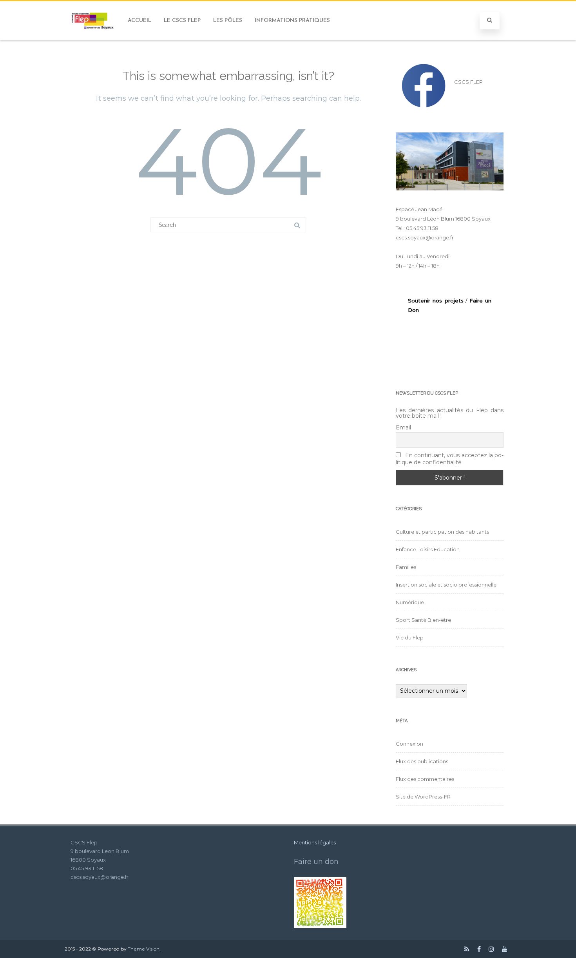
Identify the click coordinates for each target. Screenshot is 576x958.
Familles (406, 567)
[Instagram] (491, 949)
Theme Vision (143, 949)
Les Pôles (227, 21)
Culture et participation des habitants (442, 532)
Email (403, 427)
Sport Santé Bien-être (423, 620)
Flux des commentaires (425, 779)
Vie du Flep (410, 637)
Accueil (139, 21)
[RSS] (466, 949)
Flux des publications (422, 761)
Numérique (410, 602)
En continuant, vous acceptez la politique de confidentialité (450, 459)
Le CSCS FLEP (182, 21)
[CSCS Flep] (93, 37)
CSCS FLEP (468, 82)
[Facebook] (479, 949)
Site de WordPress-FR (423, 796)
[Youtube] (504, 949)
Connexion (409, 744)
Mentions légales (315, 842)
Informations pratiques (292, 21)
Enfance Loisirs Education (428, 549)
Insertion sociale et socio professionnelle (446, 584)
